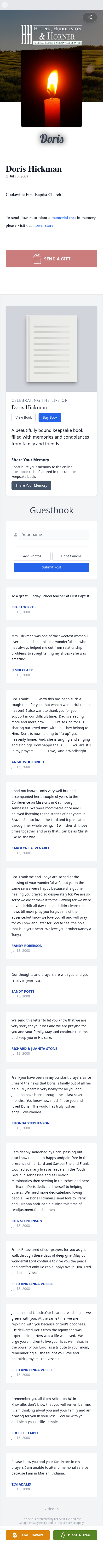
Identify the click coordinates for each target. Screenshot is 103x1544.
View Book (24, 417)
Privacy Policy (38, 1523)
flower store (43, 225)
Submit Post (51, 567)
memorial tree (64, 217)
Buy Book (50, 417)
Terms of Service (64, 1523)
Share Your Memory (31, 485)
